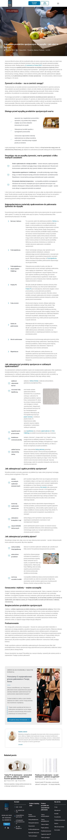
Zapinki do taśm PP (46, 834)
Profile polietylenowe (33, 829)
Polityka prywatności (59, 820)
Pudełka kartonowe (46, 831)
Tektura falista (45, 824)
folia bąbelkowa (52, 258)
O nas (55, 807)
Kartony (54, 221)
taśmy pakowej (40, 449)
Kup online (44, 3)
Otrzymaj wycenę (34, 3)
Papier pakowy (45, 827)
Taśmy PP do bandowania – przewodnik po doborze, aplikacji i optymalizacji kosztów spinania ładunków (18, 776)
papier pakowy (45, 431)
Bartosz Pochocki (39, 50)
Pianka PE (28, 289)
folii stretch (43, 487)
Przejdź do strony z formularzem (18, 719)
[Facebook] (5, 827)
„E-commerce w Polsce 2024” (33, 65)
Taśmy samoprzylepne (45, 815)
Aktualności (57, 810)
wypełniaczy (29, 431)
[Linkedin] (8, 827)
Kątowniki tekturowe (33, 832)
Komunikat (57, 830)
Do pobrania (57, 817)
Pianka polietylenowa (32, 815)
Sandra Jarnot (22, 732)
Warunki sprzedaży (59, 826)
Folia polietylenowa (33, 819)
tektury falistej (34, 381)
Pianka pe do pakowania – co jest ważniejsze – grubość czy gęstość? (47, 776)
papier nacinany (28, 417)
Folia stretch (31, 826)
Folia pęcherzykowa (33, 822)
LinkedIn (20, 744)
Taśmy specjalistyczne (45, 820)
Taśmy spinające (32, 836)
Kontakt (56, 813)
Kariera (56, 823)
